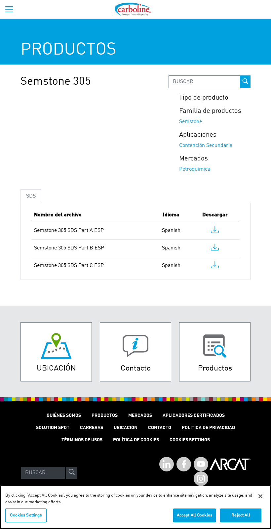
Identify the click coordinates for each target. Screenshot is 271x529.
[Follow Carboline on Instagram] (201, 478)
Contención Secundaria (205, 145)
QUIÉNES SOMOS (64, 415)
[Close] (260, 496)
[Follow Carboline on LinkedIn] (166, 464)
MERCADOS (140, 415)
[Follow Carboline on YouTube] (201, 464)
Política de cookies (136, 440)
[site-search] (71, 472)
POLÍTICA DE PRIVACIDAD (208, 427)
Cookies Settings (26, 515)
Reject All (240, 515)
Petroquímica (194, 169)
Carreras (91, 427)
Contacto (159, 427)
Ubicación (125, 427)
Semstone (190, 121)
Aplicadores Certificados (194, 415)
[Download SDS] (215, 231)
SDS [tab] (31, 196)
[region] (135, 507)
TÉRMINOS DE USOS (81, 440)
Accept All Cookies (194, 515)
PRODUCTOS (105, 415)
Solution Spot (52, 427)
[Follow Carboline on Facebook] (183, 464)
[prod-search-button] (245, 81)
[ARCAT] (230, 473)
